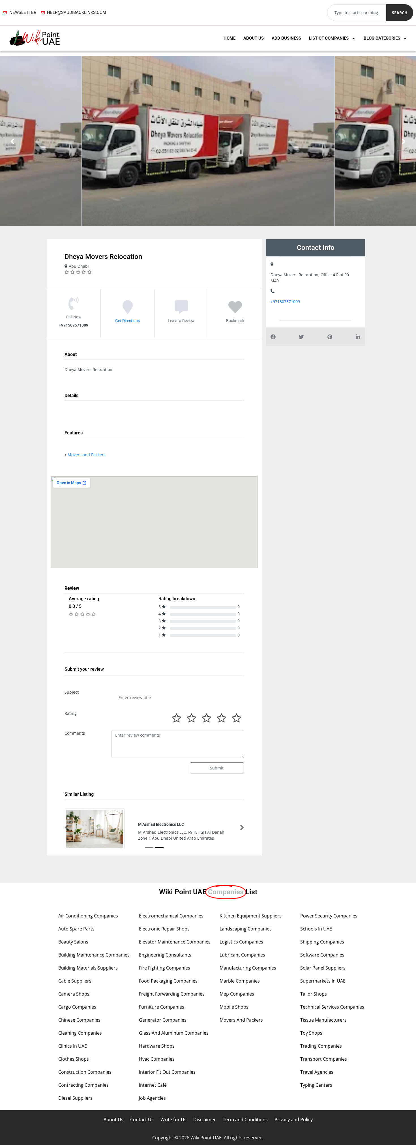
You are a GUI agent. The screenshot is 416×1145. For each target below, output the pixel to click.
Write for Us (173, 1119)
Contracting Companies (83, 1085)
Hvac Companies (157, 1059)
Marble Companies (240, 981)
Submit (217, 768)
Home (229, 38)
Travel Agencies (316, 1072)
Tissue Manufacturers (323, 1020)
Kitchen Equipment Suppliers (251, 916)
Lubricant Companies (242, 955)
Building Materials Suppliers (88, 968)
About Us (253, 38)
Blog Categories (382, 38)
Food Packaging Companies (168, 981)
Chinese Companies (79, 1020)
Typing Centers (316, 1085)
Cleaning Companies (80, 1033)
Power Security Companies (328, 916)
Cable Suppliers (74, 981)
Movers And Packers (241, 1020)
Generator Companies (162, 1020)
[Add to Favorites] (235, 311)
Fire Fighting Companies (164, 968)
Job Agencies (152, 1098)
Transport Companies (323, 1059)
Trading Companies (321, 1046)
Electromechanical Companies (171, 916)
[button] (66, 827)
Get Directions (127, 320)
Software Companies (322, 955)
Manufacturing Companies (248, 968)
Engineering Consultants (165, 955)
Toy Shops (311, 1033)
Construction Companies (84, 1072)
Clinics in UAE (72, 1046)
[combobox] (356, 12)
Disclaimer (204, 1119)
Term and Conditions (245, 1119)
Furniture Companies (161, 1007)
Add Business (286, 38)
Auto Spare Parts (76, 929)
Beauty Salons (73, 942)
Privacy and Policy (294, 1119)
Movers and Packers (87, 454)
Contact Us (142, 1119)
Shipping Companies (322, 942)
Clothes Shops (73, 1059)
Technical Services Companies (332, 1007)
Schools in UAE (316, 929)
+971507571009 (285, 301)
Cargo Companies (77, 1007)
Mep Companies (237, 994)
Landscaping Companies (246, 929)
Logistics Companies (241, 942)
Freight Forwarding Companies (172, 994)
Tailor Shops (313, 994)
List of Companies (329, 38)
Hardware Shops (157, 1046)
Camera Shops (73, 994)
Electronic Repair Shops (164, 929)
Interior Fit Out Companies (167, 1072)
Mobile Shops (234, 1007)
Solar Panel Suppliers (323, 968)
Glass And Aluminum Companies (174, 1033)
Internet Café (153, 1085)
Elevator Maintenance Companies (175, 942)
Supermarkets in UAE (323, 981)
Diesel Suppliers (75, 1098)
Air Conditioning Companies (88, 916)
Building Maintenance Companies (94, 955)
